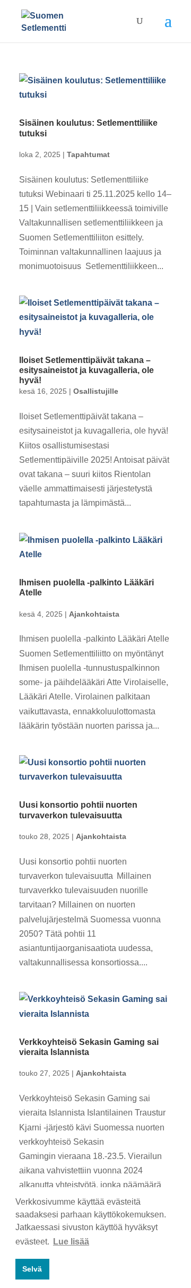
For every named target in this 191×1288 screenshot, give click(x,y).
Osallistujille (95, 391)
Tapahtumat (88, 154)
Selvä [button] (32, 1269)
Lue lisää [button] (71, 1241)
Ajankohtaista (94, 614)
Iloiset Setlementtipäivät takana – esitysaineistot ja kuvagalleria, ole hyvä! (86, 370)
